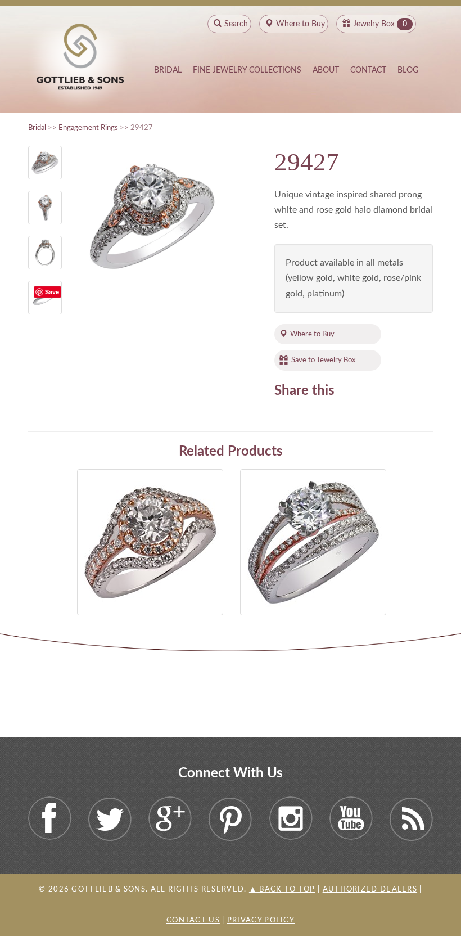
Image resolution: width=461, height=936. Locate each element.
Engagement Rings (88, 127)
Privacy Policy (261, 920)
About (326, 70)
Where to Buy (312, 334)
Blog (407, 70)
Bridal (168, 70)
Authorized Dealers (370, 889)
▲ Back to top (282, 889)
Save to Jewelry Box (323, 360)
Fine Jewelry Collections (247, 70)
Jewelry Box (374, 24)
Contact (368, 70)
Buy (300, 24)
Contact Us (193, 920)
